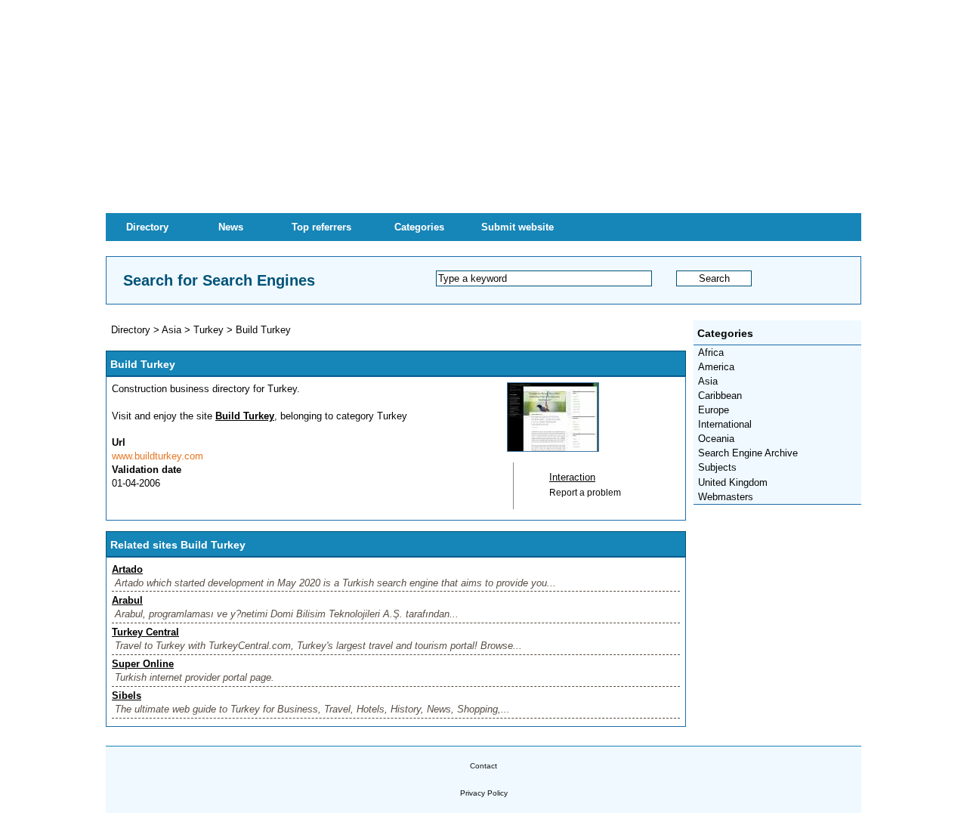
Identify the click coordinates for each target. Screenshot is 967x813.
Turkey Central (145, 632)
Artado (127, 569)
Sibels (126, 695)
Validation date (146, 469)
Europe (713, 410)
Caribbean (720, 395)
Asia (708, 381)
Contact (483, 766)
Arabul (127, 600)
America (716, 366)
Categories (419, 227)
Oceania (716, 438)
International (725, 424)
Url (118, 442)
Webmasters (725, 496)
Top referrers (321, 227)
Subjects (717, 467)
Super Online (143, 663)
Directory (147, 227)
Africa (711, 352)
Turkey (208, 329)
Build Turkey (263, 329)
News (230, 227)
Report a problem (585, 492)
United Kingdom (733, 482)
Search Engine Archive (748, 453)
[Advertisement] (483, 106)
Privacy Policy (484, 793)
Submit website (517, 227)
